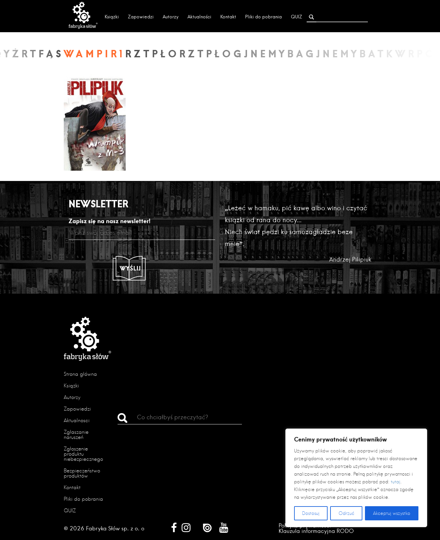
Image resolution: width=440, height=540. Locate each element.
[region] (356, 478)
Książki (112, 17)
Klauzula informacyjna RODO (316, 531)
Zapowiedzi (141, 17)
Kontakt (228, 17)
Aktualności (199, 17)
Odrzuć (346, 513)
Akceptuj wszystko (391, 513)
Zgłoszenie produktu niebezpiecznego (83, 454)
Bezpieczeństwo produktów (82, 473)
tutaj (395, 482)
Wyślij (130, 268)
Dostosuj (311, 513)
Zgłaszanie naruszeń (76, 434)
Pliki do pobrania (263, 17)
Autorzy (170, 17)
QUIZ (296, 17)
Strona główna (80, 374)
